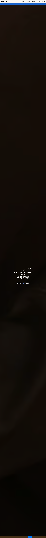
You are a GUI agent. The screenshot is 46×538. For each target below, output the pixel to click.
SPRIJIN (43, 1)
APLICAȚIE (29, 1)
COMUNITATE (38, 1)
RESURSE (33, 1)
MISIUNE (23, 1)
